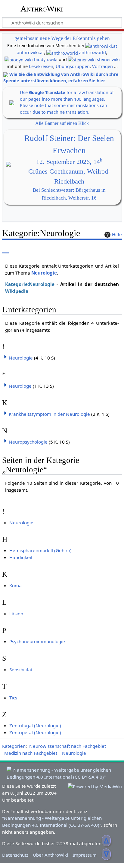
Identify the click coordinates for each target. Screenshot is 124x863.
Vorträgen (102, 66)
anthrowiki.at (30, 52)
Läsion (16, 614)
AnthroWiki (41, 9)
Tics (13, 698)
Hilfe (117, 234)
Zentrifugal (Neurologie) (35, 725)
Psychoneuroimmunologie (37, 641)
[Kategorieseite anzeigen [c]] (5, 249)
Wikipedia (16, 291)
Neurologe (20, 386)
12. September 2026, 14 (69, 161)
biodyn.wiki (45, 59)
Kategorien (14, 746)
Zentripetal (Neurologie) (35, 732)
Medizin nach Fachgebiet (30, 753)
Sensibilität (21, 669)
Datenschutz (15, 855)
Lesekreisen (41, 66)
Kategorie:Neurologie (29, 284)
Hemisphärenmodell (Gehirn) (40, 550)
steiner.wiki (108, 59)
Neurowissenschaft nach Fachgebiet (67, 746)
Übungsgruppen (73, 66)
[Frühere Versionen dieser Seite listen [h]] (103, 249)
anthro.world (92, 52)
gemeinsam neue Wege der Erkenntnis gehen (62, 38)
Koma (15, 585)
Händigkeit (21, 557)
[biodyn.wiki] (19, 59)
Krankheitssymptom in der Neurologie (49, 414)
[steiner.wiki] (82, 59)
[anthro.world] (62, 52)
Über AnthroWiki (50, 855)
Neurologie (44, 273)
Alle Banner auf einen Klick (62, 123)
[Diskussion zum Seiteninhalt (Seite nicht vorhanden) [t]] (19, 249)
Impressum (85, 855)
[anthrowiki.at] (101, 45)
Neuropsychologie (28, 442)
